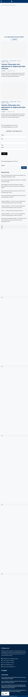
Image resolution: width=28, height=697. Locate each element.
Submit (4, 153)
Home (2, 5)
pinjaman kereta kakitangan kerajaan (9, 218)
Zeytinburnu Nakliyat (5, 206)
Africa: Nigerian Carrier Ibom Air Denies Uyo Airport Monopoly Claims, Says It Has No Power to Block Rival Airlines (13, 186)
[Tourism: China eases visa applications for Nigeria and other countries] (14, 50)
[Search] (26, 1)
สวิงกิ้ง (2, 210)
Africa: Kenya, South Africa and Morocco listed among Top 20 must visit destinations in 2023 (14, 220)
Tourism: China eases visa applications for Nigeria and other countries (13, 66)
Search (3, 165)
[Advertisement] (14, 21)
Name (2, 135)
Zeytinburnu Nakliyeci (5, 201)
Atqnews (3, 70)
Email (2, 147)
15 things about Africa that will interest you (14, 210)
